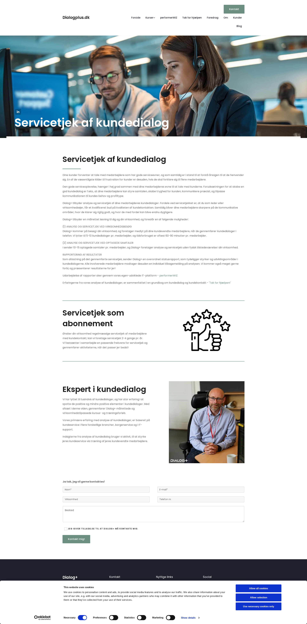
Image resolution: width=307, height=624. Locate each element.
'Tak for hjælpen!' (220, 283)
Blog (239, 26)
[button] (234, 9)
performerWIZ (168, 17)
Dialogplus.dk (76, 17)
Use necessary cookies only (258, 606)
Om (226, 17)
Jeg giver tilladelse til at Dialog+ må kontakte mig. (103, 528)
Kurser (149, 17)
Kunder (237, 17)
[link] (150, 18)
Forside (135, 17)
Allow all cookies (258, 588)
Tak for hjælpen (192, 17)
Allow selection (258, 597)
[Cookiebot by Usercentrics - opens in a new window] (42, 617)
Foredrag (212, 17)
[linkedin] (18, 112)
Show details (188, 617)
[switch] (113, 617)
